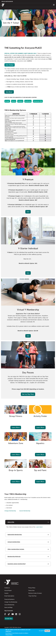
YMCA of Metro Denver (7, 1)
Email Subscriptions (9, 596)
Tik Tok (9, 615)
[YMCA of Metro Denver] (9, 5)
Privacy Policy (31, 587)
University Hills (38, 101)
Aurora (14, 101)
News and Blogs (8, 607)
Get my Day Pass (28, 394)
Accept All (41, 630)
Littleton (20, 101)
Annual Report (7, 590)
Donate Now (8, 618)
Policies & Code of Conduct (35, 593)
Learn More (16, 427)
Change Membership (10, 510)
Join (28, 212)
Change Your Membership (10, 602)
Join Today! (9, 65)
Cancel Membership (24, 510)
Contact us (7, 587)
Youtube (12, 614)
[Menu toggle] (54, 4)
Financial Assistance (9, 599)
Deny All (47, 630)
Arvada (7, 101)
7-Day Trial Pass (32, 596)
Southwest (28, 101)
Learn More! (39, 527)
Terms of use (31, 590)
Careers (6, 593)
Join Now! (9, 92)
